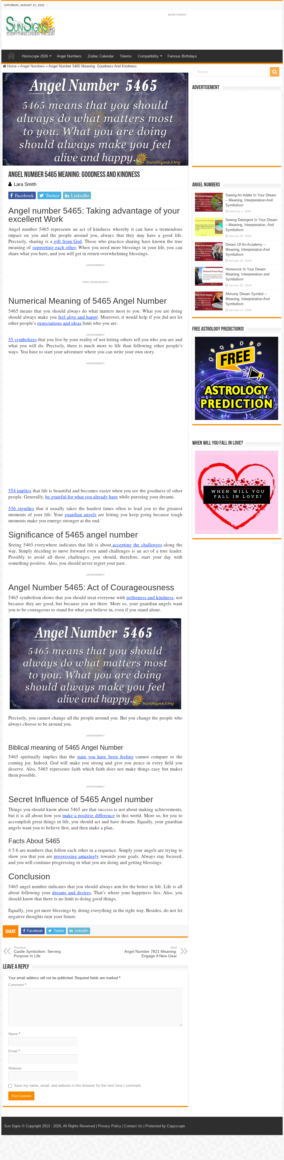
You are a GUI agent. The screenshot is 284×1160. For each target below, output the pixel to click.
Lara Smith (25, 184)
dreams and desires (71, 892)
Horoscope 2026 (35, 56)
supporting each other (54, 247)
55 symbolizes (22, 339)
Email (14, 1051)
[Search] (274, 72)
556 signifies (21, 508)
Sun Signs (12, 1126)
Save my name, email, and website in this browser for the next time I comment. (78, 1085)
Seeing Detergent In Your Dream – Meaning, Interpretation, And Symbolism (251, 225)
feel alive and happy (78, 317)
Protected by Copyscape (165, 1126)
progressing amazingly (76, 856)
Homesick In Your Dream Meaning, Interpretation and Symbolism (247, 274)
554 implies (19, 490)
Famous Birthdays (182, 56)
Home (11, 55)
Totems (126, 56)
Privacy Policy (109, 1126)
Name (14, 1034)
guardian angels (81, 514)
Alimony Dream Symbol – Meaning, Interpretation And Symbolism (247, 299)
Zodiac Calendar (101, 56)
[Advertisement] (236, 128)
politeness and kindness (150, 597)
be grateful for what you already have (81, 496)
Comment (17, 985)
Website (14, 1068)
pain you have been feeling (105, 756)
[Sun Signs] (30, 25)
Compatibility (148, 56)
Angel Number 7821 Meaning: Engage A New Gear (150, 952)
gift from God (68, 241)
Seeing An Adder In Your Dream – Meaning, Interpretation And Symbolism (250, 200)
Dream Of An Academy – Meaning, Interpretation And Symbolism (247, 249)
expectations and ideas (59, 323)
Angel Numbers (69, 56)
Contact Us (133, 1126)
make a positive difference (88, 815)
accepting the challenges (136, 544)
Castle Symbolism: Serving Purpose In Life (37, 952)
